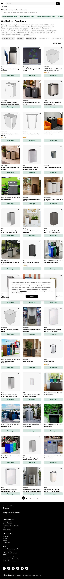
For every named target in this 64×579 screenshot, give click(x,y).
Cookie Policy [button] (23, 291)
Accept (32, 296)
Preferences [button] (19, 292)
